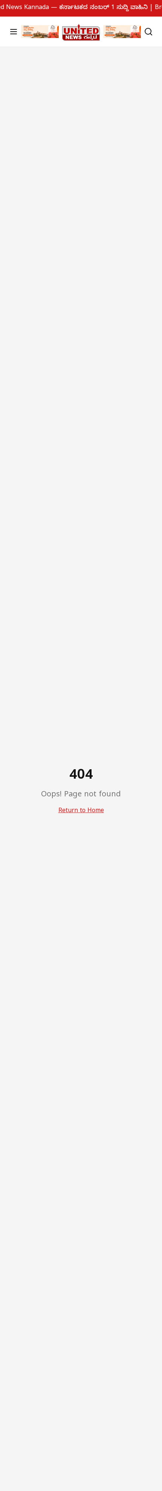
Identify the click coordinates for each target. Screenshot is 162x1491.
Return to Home (81, 811)
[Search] (148, 31)
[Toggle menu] (13, 31)
